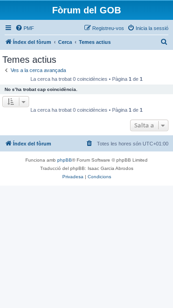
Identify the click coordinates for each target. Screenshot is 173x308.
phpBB (64, 160)
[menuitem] (24, 28)
